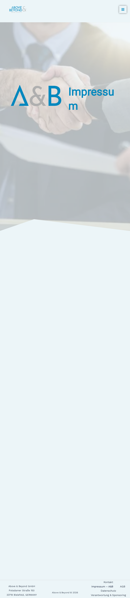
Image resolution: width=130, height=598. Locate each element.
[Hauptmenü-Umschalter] (123, 9)
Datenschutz (108, 590)
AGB (122, 586)
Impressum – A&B (102, 586)
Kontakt (108, 582)
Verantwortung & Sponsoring (108, 595)
